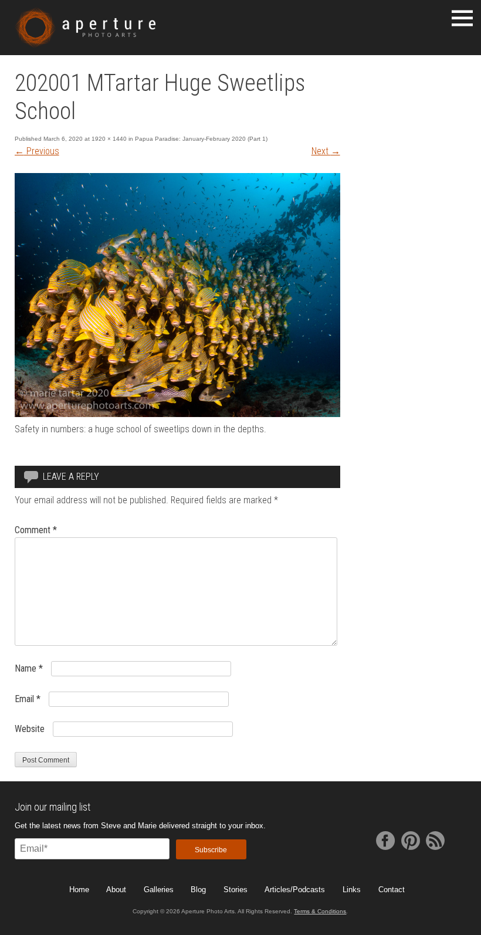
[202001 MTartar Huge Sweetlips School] (177, 413)
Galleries (159, 889)
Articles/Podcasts (295, 889)
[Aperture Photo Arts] (85, 27)
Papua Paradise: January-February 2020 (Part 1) (201, 138)
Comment (36, 530)
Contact (391, 889)
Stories (235, 889)
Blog (198, 889)
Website (30, 728)
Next (325, 151)
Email (27, 698)
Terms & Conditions (320, 911)
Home (79, 889)
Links (352, 889)
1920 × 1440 (109, 138)
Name (29, 668)
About (116, 889)
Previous (37, 151)
